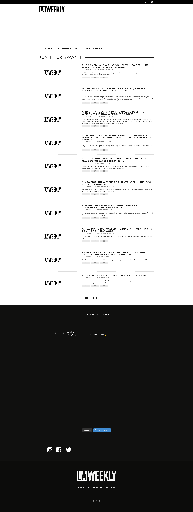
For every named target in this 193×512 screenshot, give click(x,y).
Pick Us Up (83, 488)
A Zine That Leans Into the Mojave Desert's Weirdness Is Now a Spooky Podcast (113, 113)
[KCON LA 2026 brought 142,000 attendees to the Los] (107, 383)
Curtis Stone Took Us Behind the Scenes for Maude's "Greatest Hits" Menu (114, 160)
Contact (51, 2)
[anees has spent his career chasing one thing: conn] (65, 383)
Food (43, 49)
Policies (110, 488)
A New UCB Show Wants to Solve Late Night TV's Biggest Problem (116, 183)
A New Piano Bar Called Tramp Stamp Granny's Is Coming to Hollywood (117, 230)
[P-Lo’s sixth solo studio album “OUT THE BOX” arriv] (128, 383)
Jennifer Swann (88, 69)
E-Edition (61, 2)
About (43, 2)
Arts (77, 49)
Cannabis (98, 49)
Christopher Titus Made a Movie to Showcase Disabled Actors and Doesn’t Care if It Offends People (116, 137)
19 (100, 298)
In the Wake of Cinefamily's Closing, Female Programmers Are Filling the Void (113, 89)
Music (51, 49)
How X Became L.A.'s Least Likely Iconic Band (114, 275)
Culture (86, 49)
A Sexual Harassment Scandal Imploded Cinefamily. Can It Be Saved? (111, 206)
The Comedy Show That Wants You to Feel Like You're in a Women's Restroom (115, 66)
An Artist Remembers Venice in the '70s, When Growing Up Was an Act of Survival (115, 253)
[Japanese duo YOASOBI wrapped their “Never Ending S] (86, 383)
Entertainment (65, 49)
